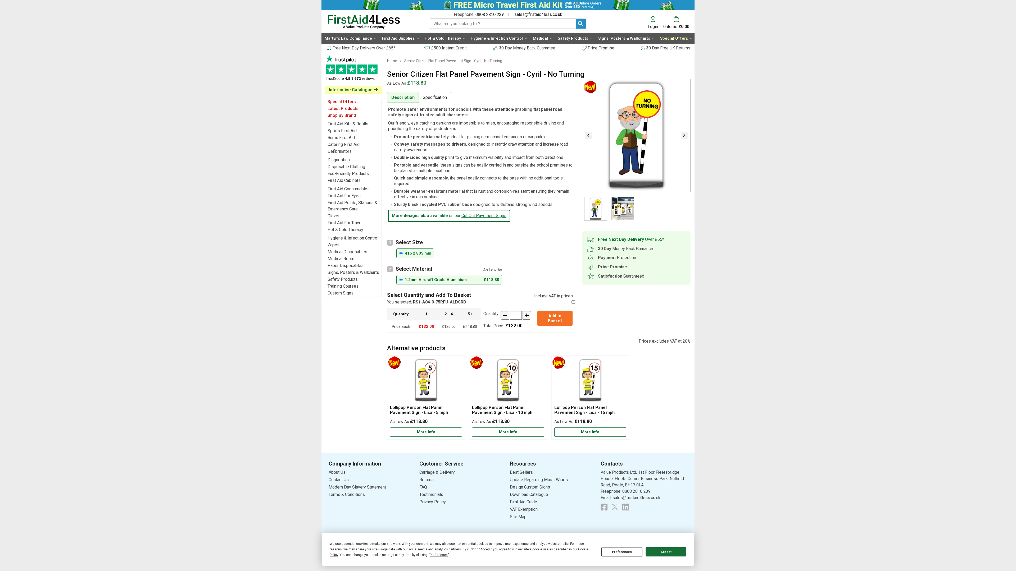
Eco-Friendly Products (348, 173)
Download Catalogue (529, 494)
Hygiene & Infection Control (353, 238)
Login (653, 26)
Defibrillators (340, 151)
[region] (426, 381)
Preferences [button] (439, 555)
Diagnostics (339, 159)
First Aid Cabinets (344, 180)
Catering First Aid (344, 144)
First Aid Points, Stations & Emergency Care (352, 205)
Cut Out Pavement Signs (483, 215)
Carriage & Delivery (437, 472)
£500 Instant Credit (449, 47)
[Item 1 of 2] (636, 135)
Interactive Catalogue (351, 89)
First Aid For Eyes (344, 195)
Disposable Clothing (346, 166)
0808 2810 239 (489, 14)
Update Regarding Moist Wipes (539, 479)
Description (403, 97)
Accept (666, 552)
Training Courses (343, 286)
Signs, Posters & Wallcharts (353, 272)
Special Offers (342, 101)
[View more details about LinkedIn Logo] (625, 507)
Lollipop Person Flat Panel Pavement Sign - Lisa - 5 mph (419, 410)
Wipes (333, 244)
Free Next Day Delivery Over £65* (363, 47)
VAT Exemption (524, 509)
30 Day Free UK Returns (668, 47)
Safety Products (343, 279)
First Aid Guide (523, 501)
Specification (435, 97)
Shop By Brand (342, 115)
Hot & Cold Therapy (345, 229)
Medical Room (341, 258)
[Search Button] (581, 24)
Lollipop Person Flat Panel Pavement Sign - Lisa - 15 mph (584, 410)
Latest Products (343, 108)
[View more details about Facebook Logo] (604, 507)
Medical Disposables (347, 251)
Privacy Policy (432, 501)
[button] (655, 22)
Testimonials (353, 70)
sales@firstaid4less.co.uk (538, 14)
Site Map (518, 516)
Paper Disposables (346, 265)
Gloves (334, 215)
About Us (337, 472)
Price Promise (601, 47)
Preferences (622, 552)
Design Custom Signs (530, 487)
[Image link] (614, 507)
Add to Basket (555, 318)
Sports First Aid (342, 130)
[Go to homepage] (372, 22)
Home (392, 61)
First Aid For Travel (345, 222)
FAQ (423, 487)
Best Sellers (521, 472)
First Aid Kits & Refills (348, 123)
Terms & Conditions (347, 494)
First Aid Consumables (349, 188)
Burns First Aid (341, 137)
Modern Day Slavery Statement (357, 487)
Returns (426, 479)
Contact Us (339, 479)
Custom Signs (340, 293)
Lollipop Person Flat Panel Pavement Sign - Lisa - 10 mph (502, 410)
